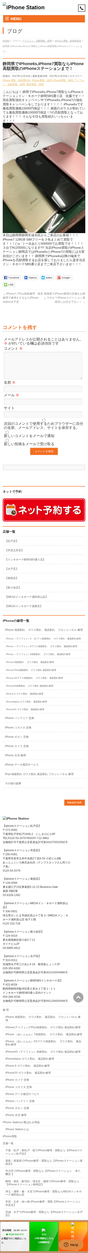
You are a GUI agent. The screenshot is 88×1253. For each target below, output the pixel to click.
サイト (9, 408)
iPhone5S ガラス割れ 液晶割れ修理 (25, 709)
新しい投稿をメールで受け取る (29, 444)
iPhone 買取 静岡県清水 (17, 80)
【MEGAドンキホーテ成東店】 (24, 606)
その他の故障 (13, 783)
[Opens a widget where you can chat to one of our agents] (71, 1245)
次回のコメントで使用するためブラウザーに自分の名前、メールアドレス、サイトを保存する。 (43, 426)
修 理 (6, 1010)
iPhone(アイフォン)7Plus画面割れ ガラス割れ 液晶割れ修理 (43, 1027)
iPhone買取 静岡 (63, 80)
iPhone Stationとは (17, 1129)
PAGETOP (74, 802)
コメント (13, 348)
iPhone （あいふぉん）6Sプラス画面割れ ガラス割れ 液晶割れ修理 (43, 1043)
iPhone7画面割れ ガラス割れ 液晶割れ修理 (30, 662)
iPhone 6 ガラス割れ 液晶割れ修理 (24, 694)
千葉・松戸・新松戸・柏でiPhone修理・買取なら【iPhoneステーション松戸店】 (44, 1152)
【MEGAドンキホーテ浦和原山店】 (26, 596)
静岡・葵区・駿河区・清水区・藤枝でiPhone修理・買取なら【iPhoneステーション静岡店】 (42, 1183)
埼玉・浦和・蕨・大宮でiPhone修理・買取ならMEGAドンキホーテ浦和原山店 (43, 1193)
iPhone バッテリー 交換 (19, 718)
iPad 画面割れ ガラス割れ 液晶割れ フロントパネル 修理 (39, 774)
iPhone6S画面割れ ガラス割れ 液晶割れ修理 (29, 686)
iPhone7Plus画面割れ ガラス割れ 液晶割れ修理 (31, 670)
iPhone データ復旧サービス (22, 764)
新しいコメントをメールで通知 (29, 436)
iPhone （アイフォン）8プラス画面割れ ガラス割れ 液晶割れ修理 (41, 646)
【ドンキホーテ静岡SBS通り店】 (25, 559)
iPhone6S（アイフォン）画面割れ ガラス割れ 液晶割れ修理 (43, 1051)
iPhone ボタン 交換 (17, 736)
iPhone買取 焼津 (42, 80)
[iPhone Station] (24, 7)
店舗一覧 (8, 1143)
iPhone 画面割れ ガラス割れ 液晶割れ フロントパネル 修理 (44, 629)
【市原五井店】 (14, 550)
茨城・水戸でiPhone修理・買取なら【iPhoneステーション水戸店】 (44, 1213)
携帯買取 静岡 (35, 84)
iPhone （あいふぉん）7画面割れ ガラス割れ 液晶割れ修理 (43, 1034)
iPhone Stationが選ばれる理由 (21, 1122)
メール (11, 395)
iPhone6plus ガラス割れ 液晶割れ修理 (26, 701)
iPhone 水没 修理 (15, 755)
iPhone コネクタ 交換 (18, 727)
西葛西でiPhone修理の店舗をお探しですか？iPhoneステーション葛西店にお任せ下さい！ (64, 297)
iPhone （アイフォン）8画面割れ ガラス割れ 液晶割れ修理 (38, 654)
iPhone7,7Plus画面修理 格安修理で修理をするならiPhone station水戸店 (23, 297)
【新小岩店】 (13, 587)
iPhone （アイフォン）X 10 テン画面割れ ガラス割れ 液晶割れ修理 (43, 638)
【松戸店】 (12, 541)
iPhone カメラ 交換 (17, 746)
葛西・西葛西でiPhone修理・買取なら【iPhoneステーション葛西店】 (44, 1162)
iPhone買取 (11, 1136)
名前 (10, 382)
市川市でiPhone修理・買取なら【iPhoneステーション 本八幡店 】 (43, 1172)
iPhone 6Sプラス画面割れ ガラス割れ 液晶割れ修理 (34, 678)
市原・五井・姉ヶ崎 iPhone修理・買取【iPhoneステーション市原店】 (43, 1203)
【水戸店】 (12, 568)
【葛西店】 (12, 578)
